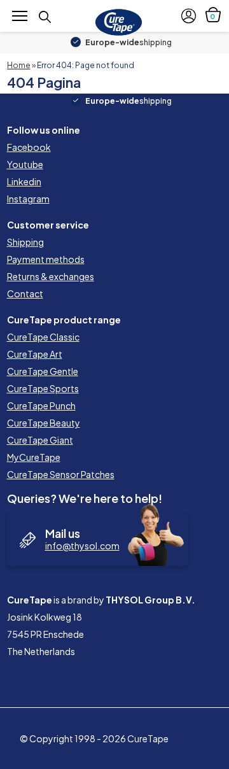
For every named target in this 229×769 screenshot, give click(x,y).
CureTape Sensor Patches (60, 474)
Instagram (28, 198)
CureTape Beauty (43, 422)
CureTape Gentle (42, 371)
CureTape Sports (43, 388)
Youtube (25, 164)
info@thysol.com (82, 545)
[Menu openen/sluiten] (19, 15)
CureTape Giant (40, 440)
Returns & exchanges (50, 276)
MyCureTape (33, 457)
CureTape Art (34, 354)
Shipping (25, 242)
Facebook (29, 147)
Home (19, 65)
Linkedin (24, 181)
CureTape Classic (43, 336)
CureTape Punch (41, 405)
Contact (25, 293)
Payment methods (46, 259)
